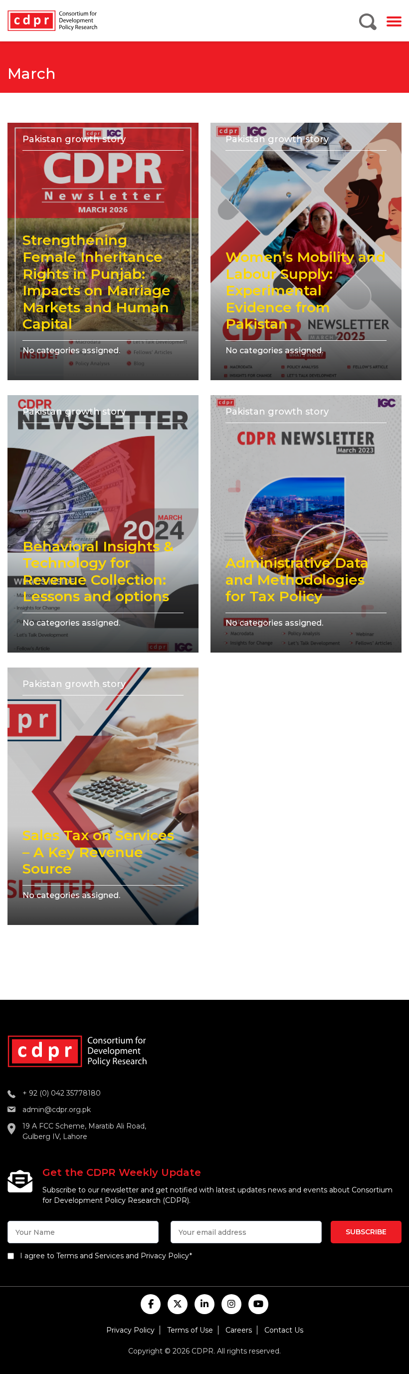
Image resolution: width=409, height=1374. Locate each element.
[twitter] (178, 1304)
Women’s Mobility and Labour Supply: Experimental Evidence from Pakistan (305, 290)
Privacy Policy (130, 1330)
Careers (238, 1330)
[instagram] (231, 1304)
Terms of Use (190, 1330)
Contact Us (283, 1330)
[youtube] (258, 1304)
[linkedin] (204, 1304)
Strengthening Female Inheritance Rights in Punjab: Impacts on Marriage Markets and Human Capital (96, 281)
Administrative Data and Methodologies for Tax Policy (297, 579)
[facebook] (151, 1304)
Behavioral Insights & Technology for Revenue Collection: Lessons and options (98, 571)
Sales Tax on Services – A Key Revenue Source (98, 852)
